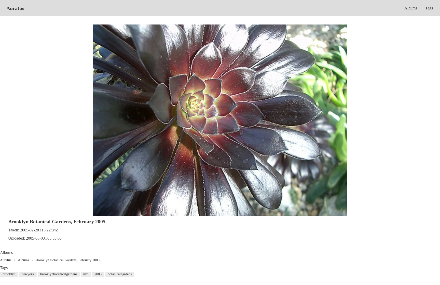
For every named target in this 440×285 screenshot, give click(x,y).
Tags (429, 8)
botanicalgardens (120, 274)
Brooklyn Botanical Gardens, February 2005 (68, 260)
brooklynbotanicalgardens (58, 274)
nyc (85, 274)
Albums (410, 8)
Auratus (15, 8)
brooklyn (9, 274)
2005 (98, 274)
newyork (28, 274)
